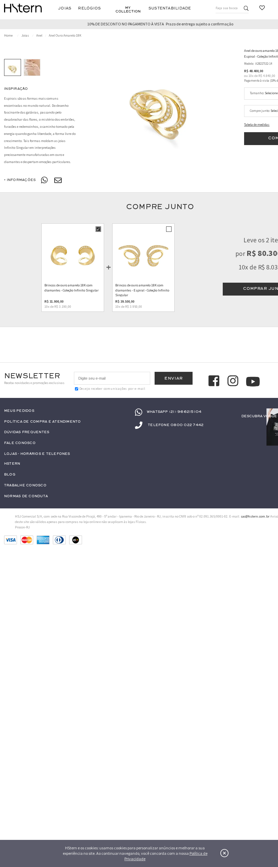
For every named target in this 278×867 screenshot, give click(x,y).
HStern (12, 463)
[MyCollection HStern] (128, 9)
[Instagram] (234, 381)
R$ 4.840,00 (266, 76)
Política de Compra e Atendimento (42, 421)
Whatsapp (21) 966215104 (174, 412)
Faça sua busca (227, 8)
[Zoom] (12, 67)
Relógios (89, 8)
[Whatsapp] (44, 180)
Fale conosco (20, 443)
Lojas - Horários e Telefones (37, 454)
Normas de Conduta (26, 496)
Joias (64, 8)
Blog (9, 474)
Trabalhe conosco (25, 485)
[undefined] (160, 103)
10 (251, 76)
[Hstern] (23, 8)
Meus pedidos (19, 410)
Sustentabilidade (169, 8)
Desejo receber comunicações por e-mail (112, 389)
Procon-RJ (22, 527)
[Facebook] (215, 381)
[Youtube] (253, 382)
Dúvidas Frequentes (26, 432)
